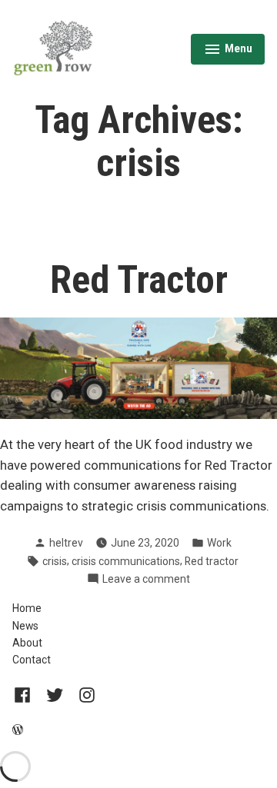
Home (27, 608)
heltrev (66, 543)
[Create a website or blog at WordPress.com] (17, 730)
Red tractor (212, 561)
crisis (54, 561)
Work (219, 543)
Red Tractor (139, 280)
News (25, 626)
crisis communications (126, 561)
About (27, 643)
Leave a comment (146, 579)
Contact (31, 659)
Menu (228, 50)
